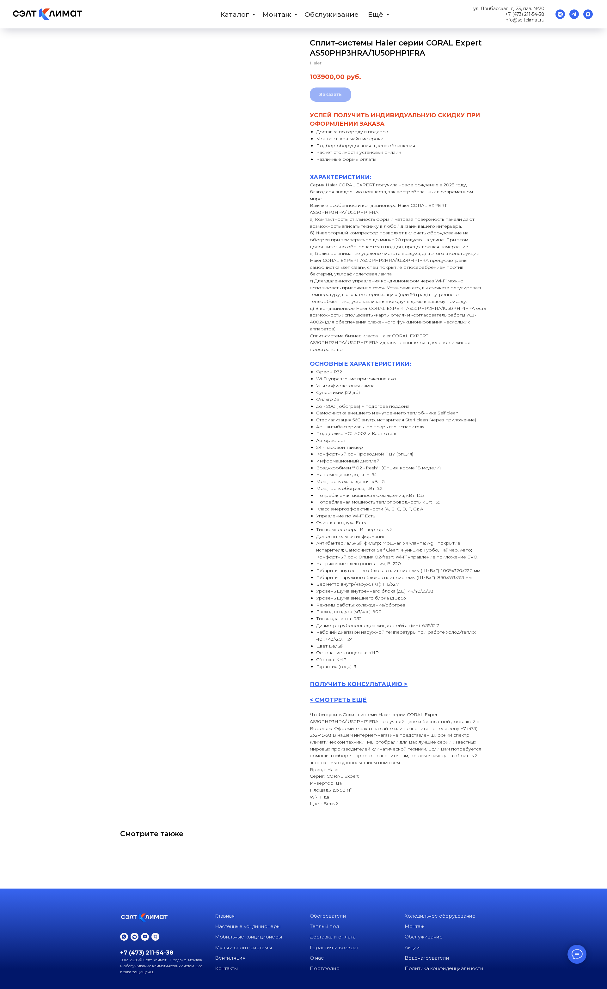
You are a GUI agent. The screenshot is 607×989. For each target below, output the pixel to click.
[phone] (155, 937)
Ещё (376, 14)
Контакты (226, 968)
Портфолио (325, 968)
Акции (412, 947)
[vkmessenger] (560, 14)
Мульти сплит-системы (243, 947)
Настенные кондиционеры (247, 926)
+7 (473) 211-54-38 (524, 14)
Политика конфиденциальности (444, 968)
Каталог (235, 14)
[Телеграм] (574, 14)
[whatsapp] (124, 937)
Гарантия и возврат (334, 947)
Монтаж (277, 14)
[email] (145, 937)
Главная (225, 916)
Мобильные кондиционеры (248, 937)
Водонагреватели (427, 958)
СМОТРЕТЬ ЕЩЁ (341, 700)
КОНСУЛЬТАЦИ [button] (371, 684)
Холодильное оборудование (440, 916)
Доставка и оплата (333, 937)
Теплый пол (324, 926)
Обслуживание (331, 14)
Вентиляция (230, 958)
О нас (317, 958)
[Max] (588, 14)
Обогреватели (328, 916)
